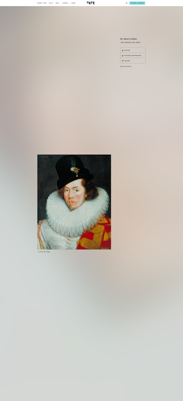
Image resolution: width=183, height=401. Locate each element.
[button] (126, 3)
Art (57, 3)
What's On (42, 3)
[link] (43, 252)
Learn (65, 3)
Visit (51, 3)
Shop (73, 3)
